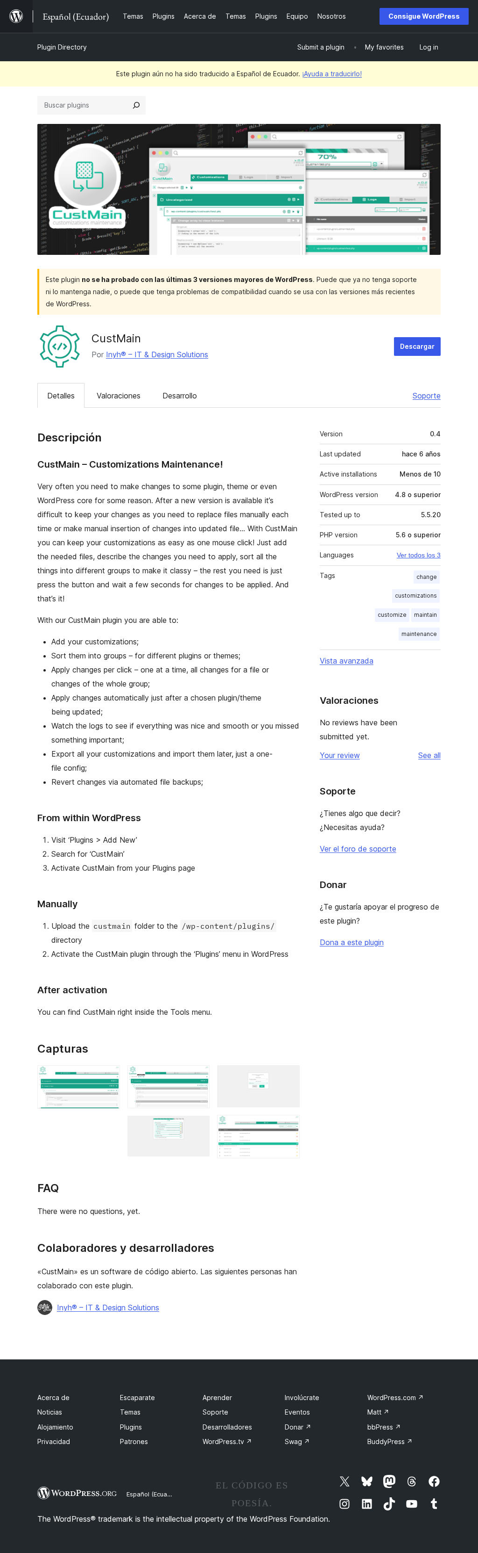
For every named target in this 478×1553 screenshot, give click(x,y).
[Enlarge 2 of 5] (197, 1078)
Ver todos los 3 (419, 555)
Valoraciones (119, 395)
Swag (297, 1441)
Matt (378, 1412)
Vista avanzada (346, 660)
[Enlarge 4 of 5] (287, 1078)
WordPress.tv (227, 1441)
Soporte (427, 395)
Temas (130, 1412)
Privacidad (53, 1441)
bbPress (384, 1427)
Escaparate (137, 1397)
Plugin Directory (62, 47)
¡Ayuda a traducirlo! (332, 74)
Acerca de (53, 1397)
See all (429, 755)
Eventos (297, 1412)
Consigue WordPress (424, 16)
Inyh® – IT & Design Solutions (157, 354)
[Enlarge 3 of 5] (197, 1128)
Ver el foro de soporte (358, 848)
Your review (340, 755)
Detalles (61, 395)
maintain (425, 614)
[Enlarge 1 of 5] (107, 1078)
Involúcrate (302, 1397)
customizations (416, 595)
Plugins (131, 1427)
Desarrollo (179, 395)
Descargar (417, 346)
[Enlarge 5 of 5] (287, 1127)
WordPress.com (395, 1397)
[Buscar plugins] (136, 105)
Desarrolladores (227, 1427)
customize (392, 614)
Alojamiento (55, 1427)
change (426, 576)
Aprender (217, 1397)
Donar (298, 1427)
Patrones (134, 1441)
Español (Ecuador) (153, 1494)
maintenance (419, 633)
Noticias (49, 1412)
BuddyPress (390, 1441)
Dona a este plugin (352, 942)
